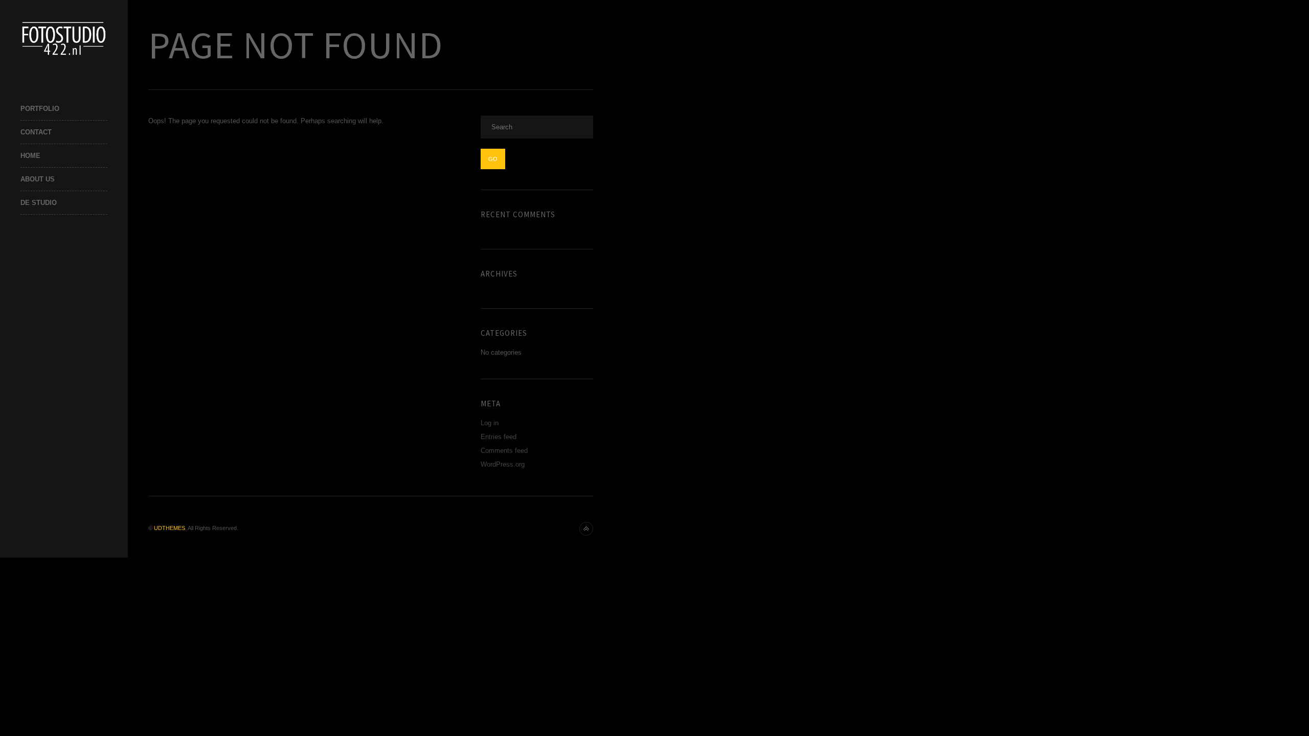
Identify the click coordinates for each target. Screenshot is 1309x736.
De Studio (38, 202)
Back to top (586, 529)
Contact (36, 132)
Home (30, 155)
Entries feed (498, 437)
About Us (37, 179)
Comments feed (504, 450)
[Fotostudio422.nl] (63, 38)
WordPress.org (503, 464)
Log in (490, 423)
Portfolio (39, 108)
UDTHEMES (169, 528)
